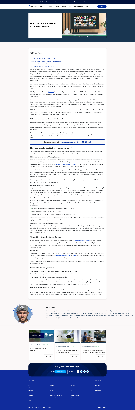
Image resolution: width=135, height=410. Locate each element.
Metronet (30, 395)
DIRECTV (73, 385)
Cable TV (57, 6)
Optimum (30, 390)
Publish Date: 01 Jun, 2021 (34, 29)
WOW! (72, 390)
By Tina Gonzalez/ (85, 346)
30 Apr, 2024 (46, 344)
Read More (49, 356)
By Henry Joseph (33, 20)
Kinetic (30, 387)
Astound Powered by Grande (35, 392)
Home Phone (98, 390)
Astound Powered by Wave (77, 392)
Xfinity (51, 382)
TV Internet (98, 387)
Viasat (29, 400)
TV (69, 255)
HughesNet (73, 387)
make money (71, 1)
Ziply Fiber (73, 397)
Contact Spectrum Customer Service (43, 63)
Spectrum (51, 92)
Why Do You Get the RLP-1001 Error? (44, 58)
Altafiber (52, 390)
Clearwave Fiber (53, 397)
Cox (29, 385)
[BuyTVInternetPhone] (35, 6)
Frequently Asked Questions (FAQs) (43, 66)
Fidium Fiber (31, 397)
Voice (74, 255)
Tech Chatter (38, 20)
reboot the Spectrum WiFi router (66, 164)
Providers (64, 6)
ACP (96, 382)
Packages (97, 385)
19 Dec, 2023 (97, 346)
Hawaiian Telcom (75, 395)
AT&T (72, 382)
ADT (51, 387)
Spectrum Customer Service (81, 240)
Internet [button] (51, 6)
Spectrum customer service (69, 142)
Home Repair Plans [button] (78, 6)
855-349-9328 (102, 6)
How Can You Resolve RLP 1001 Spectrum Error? (47, 61)
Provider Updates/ (40, 344)
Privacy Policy (102, 407)
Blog (87, 6)
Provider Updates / (66, 346)
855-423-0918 (86, 142)
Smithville (52, 392)
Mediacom (52, 385)
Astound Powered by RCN (56, 395)
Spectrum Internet (61, 255)
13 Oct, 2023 (72, 346)
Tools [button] (70, 6)
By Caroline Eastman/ (33, 344)
